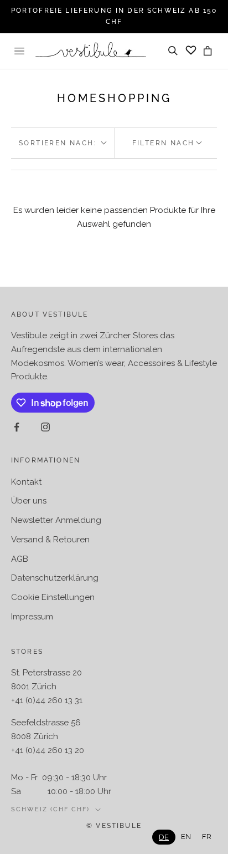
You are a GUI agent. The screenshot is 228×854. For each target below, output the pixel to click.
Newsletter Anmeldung (56, 520)
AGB (19, 559)
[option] (185, 836)
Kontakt (26, 482)
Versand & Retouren (50, 540)
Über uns (28, 501)
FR (206, 836)
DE (164, 837)
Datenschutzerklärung (55, 578)
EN (186, 836)
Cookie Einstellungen (53, 597)
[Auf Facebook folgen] (16, 427)
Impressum (32, 617)
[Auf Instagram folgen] (45, 427)
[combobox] (163, 837)
